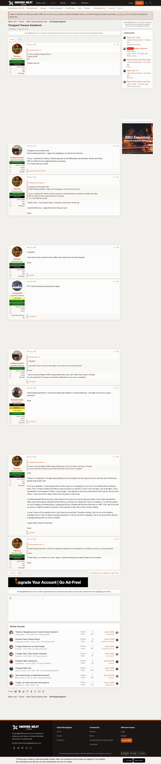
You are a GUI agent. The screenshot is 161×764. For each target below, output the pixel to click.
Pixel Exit (108, 753)
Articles (63, 3)
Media (73, 3)
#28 (117, 457)
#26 (117, 351)
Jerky (79, 8)
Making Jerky (132, 56)
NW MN (22, 172)
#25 (117, 281)
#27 (117, 388)
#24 (117, 247)
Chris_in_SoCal (20, 670)
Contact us (61, 740)
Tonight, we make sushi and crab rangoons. (32, 682)
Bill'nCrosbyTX (20, 678)
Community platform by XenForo (78, 753)
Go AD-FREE (126, 740)
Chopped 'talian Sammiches (26, 661)
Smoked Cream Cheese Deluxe (27, 639)
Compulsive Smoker (22, 642)
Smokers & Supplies (55, 8)
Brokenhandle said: (35, 544)
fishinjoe (111, 663)
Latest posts (129, 33)
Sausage (43, 8)
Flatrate (13, 29)
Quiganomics (20, 663)
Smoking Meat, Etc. (99, 8)
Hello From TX (132, 71)
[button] (47, 2)
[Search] (150, 3)
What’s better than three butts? (139, 60)
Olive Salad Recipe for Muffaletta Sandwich (32, 675)
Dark (143, 753)
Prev (12, 39)
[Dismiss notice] (151, 14)
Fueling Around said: (35, 183)
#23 (117, 177)
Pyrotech (18, 649)
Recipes (87, 8)
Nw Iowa (22, 422)
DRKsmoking (110, 670)
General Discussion (48, 642)
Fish (37, 685)
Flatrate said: (32, 357)
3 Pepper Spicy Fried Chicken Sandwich (31, 654)
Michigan (21, 73)
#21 (117, 44)
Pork (128, 67)
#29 (117, 539)
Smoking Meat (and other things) (101, 740)
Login (123, 731)
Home (59, 731)
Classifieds (93, 744)
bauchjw (111, 677)
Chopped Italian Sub (23, 668)
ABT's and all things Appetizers (48, 670)
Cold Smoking (70, 8)
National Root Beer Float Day (138, 81)
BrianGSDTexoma (108, 649)
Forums (53, 3)
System (126, 753)
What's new (40, 3)
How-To (120, 8)
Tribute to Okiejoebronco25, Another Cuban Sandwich (36, 632)
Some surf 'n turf (133, 37)
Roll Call (130, 78)
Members (84, 3)
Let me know (122, 14)
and (38, 171)
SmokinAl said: (33, 50)
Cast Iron (112, 8)
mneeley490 (19, 634)
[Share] (114, 44)
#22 (117, 146)
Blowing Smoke (32, 8)
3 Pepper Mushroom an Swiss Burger (30, 646)
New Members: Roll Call (16, 8)
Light (134, 753)
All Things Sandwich (43, 634)
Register (124, 736)
